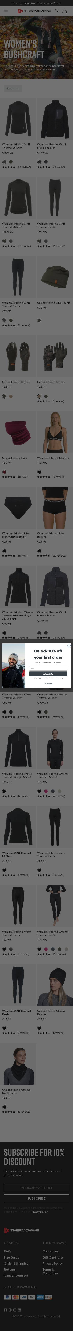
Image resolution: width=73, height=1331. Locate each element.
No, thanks (48, 683)
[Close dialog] (68, 645)
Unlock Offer (48, 673)
